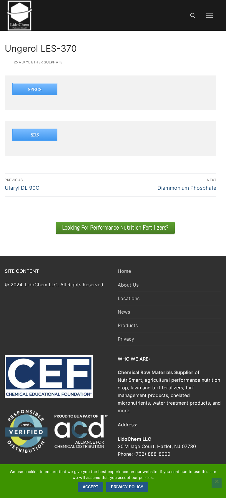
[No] (217, 483)
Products (128, 325)
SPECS (34, 89)
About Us (128, 285)
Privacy (126, 339)
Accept (90, 487)
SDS (35, 135)
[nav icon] (209, 15)
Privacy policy (127, 487)
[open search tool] (192, 15)
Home (124, 271)
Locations (128, 298)
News (124, 312)
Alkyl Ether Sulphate (40, 62)
